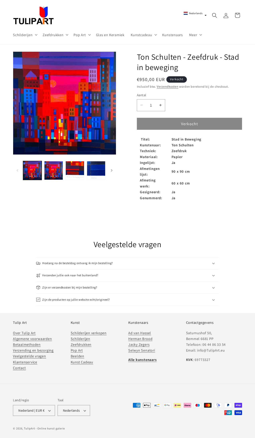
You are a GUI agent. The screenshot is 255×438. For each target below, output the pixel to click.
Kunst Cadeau (82, 362)
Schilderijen (80, 339)
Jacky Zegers (138, 344)
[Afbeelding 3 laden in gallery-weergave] (75, 170)
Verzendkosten (167, 86)
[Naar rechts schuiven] (111, 170)
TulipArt (29, 428)
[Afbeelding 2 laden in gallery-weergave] (53, 170)
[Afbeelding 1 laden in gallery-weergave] (32, 170)
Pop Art (77, 350)
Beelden (77, 356)
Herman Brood (140, 339)
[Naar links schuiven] (17, 170)
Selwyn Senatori (141, 350)
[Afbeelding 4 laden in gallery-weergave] (96, 170)
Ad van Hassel (139, 333)
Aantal (141, 95)
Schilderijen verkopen (89, 333)
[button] (24, 34)
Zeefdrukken (81, 344)
